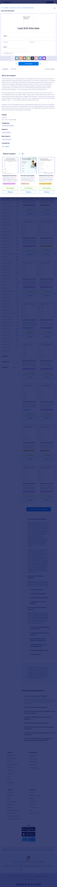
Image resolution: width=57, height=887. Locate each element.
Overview (5, 69)
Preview (10, 192)
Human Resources (6, 139)
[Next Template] (40, 63)
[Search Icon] (54, 8)
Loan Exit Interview (7, 11)
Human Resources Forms (15, 7)
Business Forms (25, 183)
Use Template (28, 63)
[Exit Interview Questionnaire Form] (28, 165)
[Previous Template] (16, 63)
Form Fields (13, 69)
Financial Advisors (6, 132)
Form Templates (4, 7)
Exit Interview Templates (28, 7)
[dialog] (28, 443)
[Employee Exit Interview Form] (10, 165)
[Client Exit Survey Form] (46, 165)
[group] (10, 176)
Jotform (7, 146)
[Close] (54, 2)
